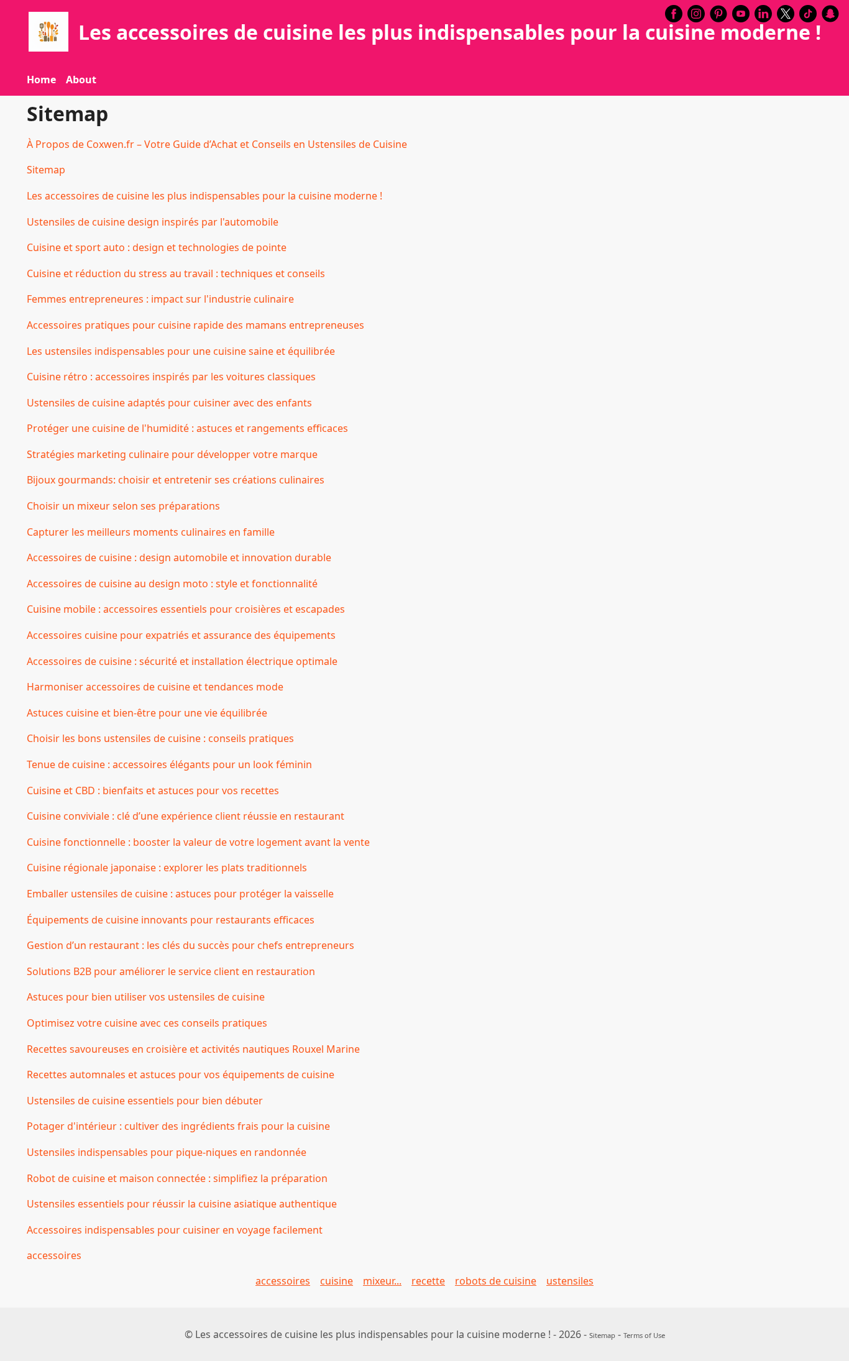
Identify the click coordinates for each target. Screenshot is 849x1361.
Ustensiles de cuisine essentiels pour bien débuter (145, 1100)
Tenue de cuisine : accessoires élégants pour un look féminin (169, 764)
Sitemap (46, 169)
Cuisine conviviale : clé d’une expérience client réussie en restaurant (185, 816)
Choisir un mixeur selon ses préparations (123, 506)
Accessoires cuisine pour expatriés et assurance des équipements (181, 635)
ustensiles (570, 1281)
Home (41, 79)
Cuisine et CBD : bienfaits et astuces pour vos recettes (153, 790)
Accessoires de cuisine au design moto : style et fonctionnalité (172, 583)
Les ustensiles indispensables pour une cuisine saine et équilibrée (181, 351)
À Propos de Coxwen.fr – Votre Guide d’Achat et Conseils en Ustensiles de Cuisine (217, 144)
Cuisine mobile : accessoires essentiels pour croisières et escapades (186, 609)
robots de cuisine (495, 1281)
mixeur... (382, 1281)
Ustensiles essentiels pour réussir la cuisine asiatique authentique (182, 1204)
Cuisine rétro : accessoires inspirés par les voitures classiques (171, 376)
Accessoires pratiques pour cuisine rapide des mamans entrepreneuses (195, 325)
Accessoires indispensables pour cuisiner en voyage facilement (175, 1230)
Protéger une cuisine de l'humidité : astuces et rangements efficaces (187, 428)
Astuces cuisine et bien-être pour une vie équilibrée (147, 713)
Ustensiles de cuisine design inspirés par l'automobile (152, 222)
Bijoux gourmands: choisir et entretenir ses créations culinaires (175, 480)
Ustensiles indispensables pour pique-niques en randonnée (166, 1152)
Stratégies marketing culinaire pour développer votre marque (172, 454)
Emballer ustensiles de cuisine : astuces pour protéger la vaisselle (180, 893)
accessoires (54, 1255)
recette (428, 1281)
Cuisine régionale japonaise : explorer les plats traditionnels (167, 867)
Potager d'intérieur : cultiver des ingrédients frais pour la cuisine (178, 1126)
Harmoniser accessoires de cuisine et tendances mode (155, 687)
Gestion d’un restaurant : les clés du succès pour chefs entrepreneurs (190, 945)
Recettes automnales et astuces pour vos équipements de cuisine (180, 1074)
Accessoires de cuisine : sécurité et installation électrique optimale (182, 661)
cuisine (336, 1281)
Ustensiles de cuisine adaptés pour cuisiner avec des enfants (169, 403)
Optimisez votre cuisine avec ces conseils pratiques (147, 1023)
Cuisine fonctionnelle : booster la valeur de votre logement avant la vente (198, 842)
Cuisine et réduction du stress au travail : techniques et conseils (176, 273)
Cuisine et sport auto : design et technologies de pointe (157, 247)
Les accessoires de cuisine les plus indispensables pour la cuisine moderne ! (204, 196)
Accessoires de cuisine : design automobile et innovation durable (179, 557)
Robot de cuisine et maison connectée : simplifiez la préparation (177, 1178)
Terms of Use (644, 1335)
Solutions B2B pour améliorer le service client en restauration (171, 971)
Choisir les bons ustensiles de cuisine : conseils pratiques (160, 738)
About (81, 79)
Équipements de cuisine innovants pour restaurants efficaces (170, 920)
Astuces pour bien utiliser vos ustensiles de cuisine (146, 997)
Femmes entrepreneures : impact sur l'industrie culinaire (160, 299)
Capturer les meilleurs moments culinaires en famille (151, 532)
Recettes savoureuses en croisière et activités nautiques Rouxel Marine (193, 1049)
